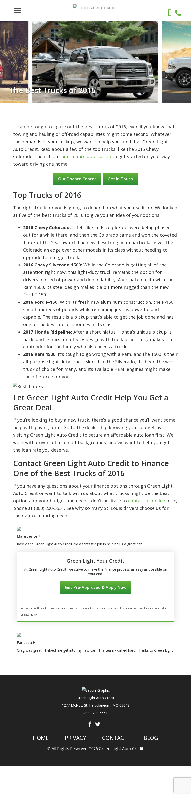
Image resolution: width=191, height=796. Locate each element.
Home (41, 737)
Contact (115, 737)
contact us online (146, 501)
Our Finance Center (77, 179)
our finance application (86, 156)
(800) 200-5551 (95, 712)
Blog (151, 737)
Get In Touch (120, 179)
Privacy (75, 737)
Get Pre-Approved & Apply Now (95, 587)
